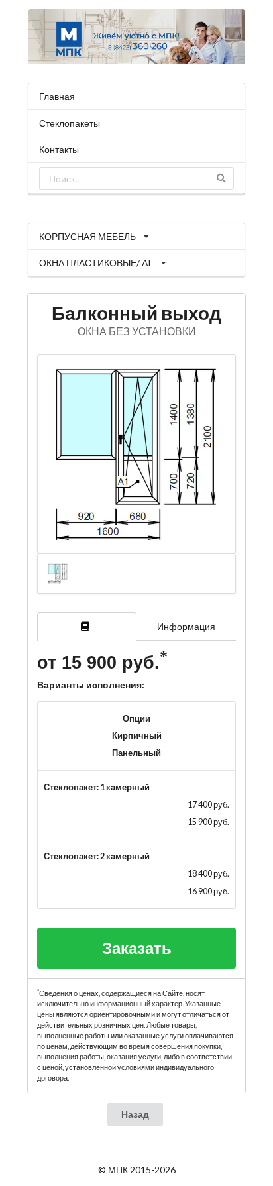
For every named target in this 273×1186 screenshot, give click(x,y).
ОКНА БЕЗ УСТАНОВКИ (137, 331)
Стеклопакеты (69, 123)
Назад (135, 1114)
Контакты (59, 149)
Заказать (137, 947)
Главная (57, 96)
